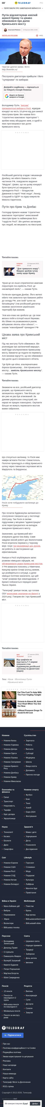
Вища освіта (31, 766)
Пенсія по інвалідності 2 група (10, 997)
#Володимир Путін (23, 679)
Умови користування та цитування (18, 1057)
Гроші (6, 797)
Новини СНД (9, 876)
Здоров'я (28, 827)
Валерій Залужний (12, 961)
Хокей (28, 808)
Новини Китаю (10, 880)
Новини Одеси (10, 753)
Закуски (29, 1013)
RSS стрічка (8, 1086)
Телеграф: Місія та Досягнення (16, 1082)
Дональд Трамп (11, 948)
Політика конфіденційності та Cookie (19, 1048)
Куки (25, 1104)
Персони (6, 936)
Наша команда (9, 1074)
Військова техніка (11, 927)
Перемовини (9, 915)
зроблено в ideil (10, 1099)
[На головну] (22, 3)
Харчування (31, 836)
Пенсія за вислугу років (12, 1016)
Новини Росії (9, 871)
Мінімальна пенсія (12, 1011)
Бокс (28, 799)
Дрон (6, 845)
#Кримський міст (15, 682)
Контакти (7, 1069)
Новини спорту (31, 790)
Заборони (30, 954)
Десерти (29, 1004)
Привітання (31, 893)
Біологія (7, 841)
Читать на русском (10, 35)
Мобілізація (29, 901)
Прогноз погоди (33, 775)
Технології (8, 832)
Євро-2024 (30, 812)
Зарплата (30, 741)
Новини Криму (10, 777)
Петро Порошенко (12, 969)
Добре (35, 1104)
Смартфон (8, 849)
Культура (30, 880)
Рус (41, 3)
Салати (29, 1008)
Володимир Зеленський (9, 942)
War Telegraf (20, 655)
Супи (28, 1000)
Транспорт (8, 801)
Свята (27, 936)
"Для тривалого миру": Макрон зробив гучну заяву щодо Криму (28, 271)
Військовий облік (33, 923)
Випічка (29, 991)
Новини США (10, 867)
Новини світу (19, 264)
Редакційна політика (12, 1052)
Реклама (7, 1061)
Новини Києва (10, 741)
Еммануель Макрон (12, 956)
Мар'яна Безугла (11, 973)
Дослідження (31, 849)
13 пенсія (8, 991)
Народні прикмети (34, 945)
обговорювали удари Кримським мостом (22, 563)
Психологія (31, 845)
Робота (29, 745)
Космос (7, 836)
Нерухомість (9, 806)
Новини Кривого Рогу (11, 767)
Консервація (31, 995)
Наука (5, 827)
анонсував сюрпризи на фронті (22, 593)
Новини (5, 735)
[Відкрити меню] (4, 3)
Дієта (28, 841)
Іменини (29, 963)
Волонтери (8, 923)
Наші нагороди (9, 1065)
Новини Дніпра (10, 749)
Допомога (30, 770)
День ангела (31, 958)
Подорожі (30, 876)
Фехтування (31, 816)
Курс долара (9, 814)
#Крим (10, 679)
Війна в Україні (9, 901)
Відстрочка (31, 915)
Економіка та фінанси (8, 791)
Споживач (30, 867)
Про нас (6, 1044)
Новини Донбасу (11, 773)
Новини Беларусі (11, 884)
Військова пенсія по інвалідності (11, 1005)
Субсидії (29, 753)
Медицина (30, 758)
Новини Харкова (11, 745)
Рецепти (28, 986)
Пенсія (5, 986)
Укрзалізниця (9, 818)
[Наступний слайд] (42, 8)
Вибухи (7, 911)
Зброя (6, 919)
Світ (4, 858)
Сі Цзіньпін (9, 952)
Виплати (29, 749)
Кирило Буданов (11, 965)
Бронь (28, 911)
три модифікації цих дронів (26, 546)
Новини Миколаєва (12, 781)
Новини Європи (11, 863)
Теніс (28, 803)
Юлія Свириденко (12, 978)
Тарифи (7, 810)
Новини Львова (11, 758)
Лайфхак (30, 884)
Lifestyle (28, 858)
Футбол (29, 795)
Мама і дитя (31, 832)
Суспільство (30, 735)
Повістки (30, 906)
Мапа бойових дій (12, 906)
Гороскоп (30, 863)
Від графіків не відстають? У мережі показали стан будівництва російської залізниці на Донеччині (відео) (28, 665)
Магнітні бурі (31, 888)
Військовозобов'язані (35, 919)
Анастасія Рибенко (14, 30)
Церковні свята (32, 941)
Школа (29, 762)
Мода (28, 871)
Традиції (29, 950)
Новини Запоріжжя (12, 762)
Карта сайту (8, 1078)
